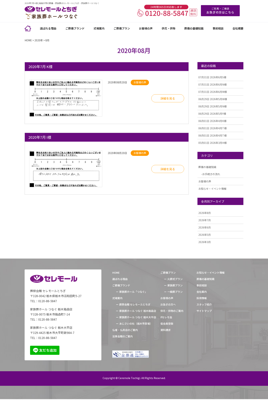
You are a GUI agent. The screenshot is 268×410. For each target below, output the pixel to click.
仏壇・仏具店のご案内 (125, 330)
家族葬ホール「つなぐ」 (133, 291)
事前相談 (218, 28)
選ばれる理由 (48, 28)
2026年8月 (204, 213)
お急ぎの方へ (168, 304)
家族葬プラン (175, 285)
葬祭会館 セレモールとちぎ (134, 304)
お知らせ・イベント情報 (212, 188)
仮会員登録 (166, 323)
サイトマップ (204, 311)
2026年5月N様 (212, 106)
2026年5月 (204, 234)
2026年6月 (204, 227)
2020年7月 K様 (40, 66)
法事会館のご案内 (122, 336)
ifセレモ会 (166, 317)
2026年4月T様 (212, 128)
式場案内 (99, 28)
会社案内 (202, 291)
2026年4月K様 (212, 121)
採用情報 (202, 298)
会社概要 (237, 28)
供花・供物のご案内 (171, 311)
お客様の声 (146, 28)
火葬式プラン (175, 279)
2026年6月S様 (212, 77)
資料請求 (165, 330)
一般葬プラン (175, 291)
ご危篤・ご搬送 (220, 10)
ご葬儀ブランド (75, 28)
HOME (116, 272)
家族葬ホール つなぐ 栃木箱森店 (137, 311)
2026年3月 (204, 242)
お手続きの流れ (211, 174)
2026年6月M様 (212, 92)
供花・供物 (168, 28)
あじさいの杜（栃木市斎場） (135, 323)
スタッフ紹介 (204, 304)
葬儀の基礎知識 (193, 28)
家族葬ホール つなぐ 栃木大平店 (137, 317)
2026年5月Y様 (212, 113)
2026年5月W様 (212, 99)
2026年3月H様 (212, 143)
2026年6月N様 (212, 84)
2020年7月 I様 (39, 137)
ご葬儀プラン (122, 28)
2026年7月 (204, 220)
